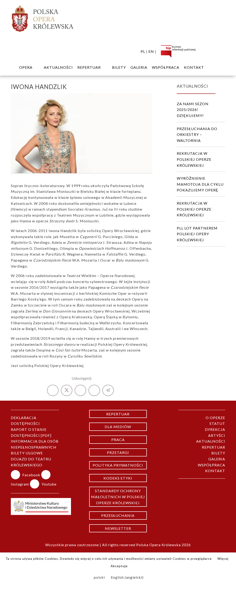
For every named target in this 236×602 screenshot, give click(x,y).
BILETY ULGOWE (27, 453)
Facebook (31, 475)
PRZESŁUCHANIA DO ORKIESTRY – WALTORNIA (197, 134)
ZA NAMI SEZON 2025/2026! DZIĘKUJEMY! (193, 109)
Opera (25, 67)
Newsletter (118, 528)
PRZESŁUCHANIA (118, 515)
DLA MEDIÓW (118, 426)
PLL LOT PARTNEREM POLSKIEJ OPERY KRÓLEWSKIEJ (197, 234)
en (151, 51)
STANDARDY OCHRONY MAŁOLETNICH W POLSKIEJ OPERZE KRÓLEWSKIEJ (118, 497)
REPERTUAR (89, 67)
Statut (217, 423)
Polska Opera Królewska (158, 544)
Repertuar (118, 414)
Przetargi (118, 452)
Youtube (48, 484)
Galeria (138, 67)
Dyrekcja (215, 429)
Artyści (216, 435)
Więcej (222, 558)
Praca (118, 439)
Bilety (119, 67)
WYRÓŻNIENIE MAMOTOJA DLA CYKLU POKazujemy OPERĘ (200, 184)
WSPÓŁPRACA (165, 67)
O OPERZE (215, 417)
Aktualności (58, 67)
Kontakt (194, 67)
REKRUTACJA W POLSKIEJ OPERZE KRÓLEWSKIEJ (194, 159)
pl (143, 51)
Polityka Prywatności (118, 465)
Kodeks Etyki (117, 478)
